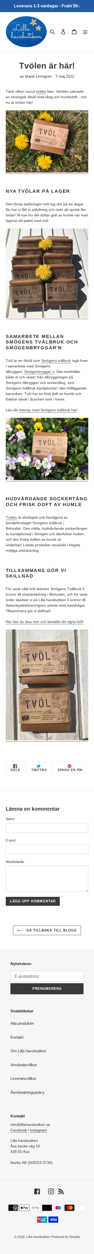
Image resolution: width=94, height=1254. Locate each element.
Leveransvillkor (23, 1078)
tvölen (41, 91)
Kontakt (17, 1037)
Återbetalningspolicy (27, 1092)
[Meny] (85, 31)
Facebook (18, 1130)
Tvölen (11, 517)
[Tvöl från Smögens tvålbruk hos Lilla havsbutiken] (47, 739)
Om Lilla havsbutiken (28, 1051)
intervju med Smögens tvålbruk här (48, 410)
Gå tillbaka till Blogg (51, 930)
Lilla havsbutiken (38, 1237)
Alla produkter (22, 1023)
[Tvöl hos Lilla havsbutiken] (47, 171)
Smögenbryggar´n (39, 372)
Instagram (38, 1130)
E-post (11, 840)
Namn (10, 819)
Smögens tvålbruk (56, 360)
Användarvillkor (23, 1065)
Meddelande (15, 862)
